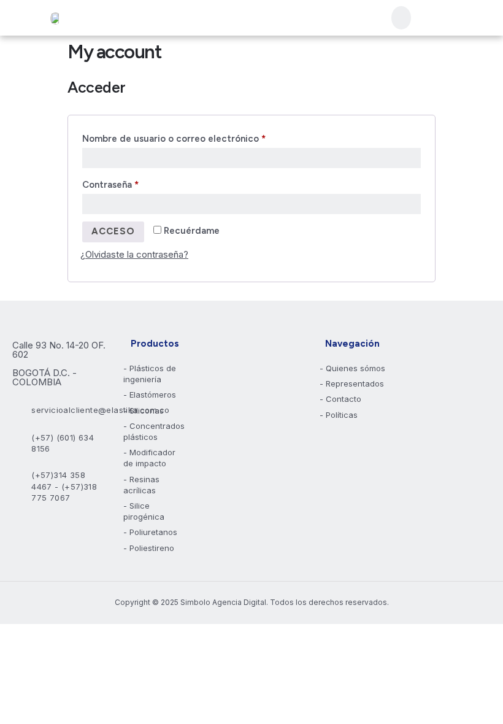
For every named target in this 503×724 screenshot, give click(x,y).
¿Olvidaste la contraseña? (134, 254)
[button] (401, 17)
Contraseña (135, 182)
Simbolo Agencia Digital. (224, 602)
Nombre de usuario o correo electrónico (198, 136)
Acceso (113, 231)
